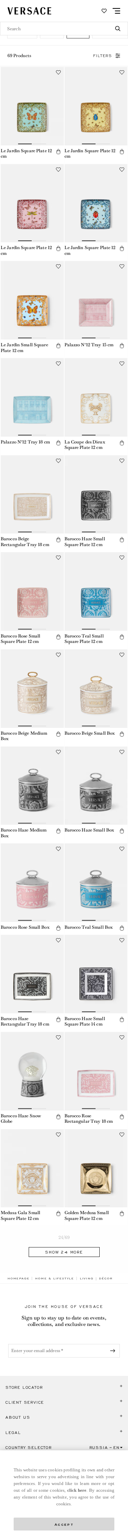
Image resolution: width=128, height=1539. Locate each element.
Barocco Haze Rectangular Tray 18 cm (25, 1021)
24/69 (64, 1237)
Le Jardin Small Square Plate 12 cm (24, 347)
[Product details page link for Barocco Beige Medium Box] (32, 688)
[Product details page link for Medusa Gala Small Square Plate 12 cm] (32, 1168)
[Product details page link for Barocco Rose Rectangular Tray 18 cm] (96, 1071)
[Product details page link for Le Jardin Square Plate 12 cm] (32, 106)
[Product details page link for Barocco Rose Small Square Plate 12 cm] (32, 591)
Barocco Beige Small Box (90, 733)
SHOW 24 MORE (64, 1252)
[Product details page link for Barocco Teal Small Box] (96, 882)
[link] (18, 1278)
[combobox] (64, 28)
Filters (102, 55)
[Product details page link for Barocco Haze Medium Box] (32, 786)
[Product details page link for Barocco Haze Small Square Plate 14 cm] (96, 974)
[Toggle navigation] (116, 11)
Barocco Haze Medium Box (23, 833)
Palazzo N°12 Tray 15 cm (89, 345)
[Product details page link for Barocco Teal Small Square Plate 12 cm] (96, 591)
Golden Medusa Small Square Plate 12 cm (87, 1215)
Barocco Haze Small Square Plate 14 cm (85, 1021)
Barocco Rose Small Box (25, 927)
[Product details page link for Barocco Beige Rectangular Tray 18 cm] (32, 494)
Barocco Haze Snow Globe (21, 1118)
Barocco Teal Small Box (89, 927)
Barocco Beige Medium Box (24, 736)
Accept (64, 1524)
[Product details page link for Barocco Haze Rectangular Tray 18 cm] (32, 974)
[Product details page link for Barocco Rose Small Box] (32, 882)
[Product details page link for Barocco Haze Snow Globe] (32, 1071)
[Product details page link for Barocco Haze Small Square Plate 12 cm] (96, 494)
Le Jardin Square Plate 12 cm (26, 153)
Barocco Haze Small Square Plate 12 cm (85, 541)
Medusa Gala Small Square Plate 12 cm (20, 1215)
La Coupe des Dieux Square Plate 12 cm (85, 445)
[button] (58, 151)
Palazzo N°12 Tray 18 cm (25, 442)
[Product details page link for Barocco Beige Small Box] (96, 688)
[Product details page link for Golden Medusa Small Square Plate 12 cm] (96, 1168)
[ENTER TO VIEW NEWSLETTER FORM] (114, 1350)
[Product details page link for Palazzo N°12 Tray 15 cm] (96, 300)
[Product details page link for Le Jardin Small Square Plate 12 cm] (32, 300)
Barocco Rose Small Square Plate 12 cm (20, 639)
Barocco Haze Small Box (89, 830)
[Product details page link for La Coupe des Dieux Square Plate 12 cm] (96, 397)
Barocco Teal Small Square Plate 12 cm (84, 639)
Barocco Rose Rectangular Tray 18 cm (89, 1118)
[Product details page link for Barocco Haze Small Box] (96, 786)
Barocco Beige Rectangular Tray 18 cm (25, 541)
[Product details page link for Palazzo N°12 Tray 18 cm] (32, 397)
